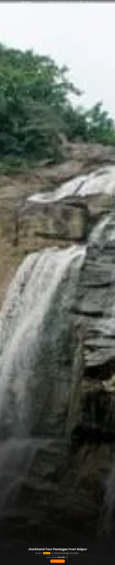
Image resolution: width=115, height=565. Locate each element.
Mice (77, 2)
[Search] (81, 2)
